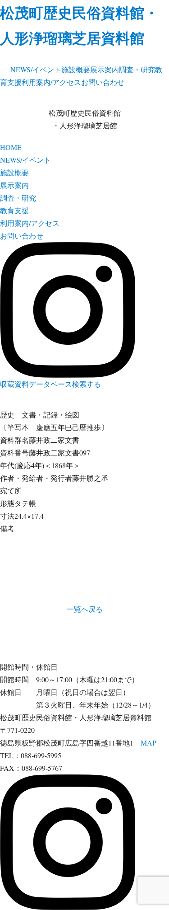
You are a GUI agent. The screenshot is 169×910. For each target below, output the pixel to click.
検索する (86, 384)
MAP (148, 742)
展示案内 (104, 69)
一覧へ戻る (85, 609)
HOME (11, 147)
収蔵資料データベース (36, 384)
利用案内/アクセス (51, 82)
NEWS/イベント (35, 69)
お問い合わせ (102, 82)
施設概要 (75, 69)
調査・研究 (137, 69)
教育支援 (14, 210)
